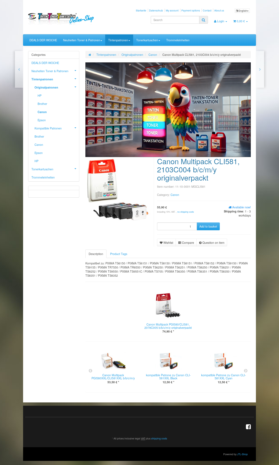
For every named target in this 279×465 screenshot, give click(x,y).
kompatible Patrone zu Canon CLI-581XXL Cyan (223, 376)
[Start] (89, 55)
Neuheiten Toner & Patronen (81, 40)
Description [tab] (96, 254)
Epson (42, 120)
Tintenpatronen (118, 40)
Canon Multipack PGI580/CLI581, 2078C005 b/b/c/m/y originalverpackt (168, 325)
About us (219, 10)
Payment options (190, 10)
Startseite (141, 10)
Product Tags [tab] (118, 254)
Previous (90, 371)
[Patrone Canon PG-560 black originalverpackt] (260, 69)
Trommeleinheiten (178, 40)
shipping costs (159, 438)
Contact (207, 10)
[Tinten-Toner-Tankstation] (63, 19)
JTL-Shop (242, 454)
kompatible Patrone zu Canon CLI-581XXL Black (168, 376)
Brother (42, 104)
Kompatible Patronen (48, 128)
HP (39, 95)
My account (172, 10)
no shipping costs (185, 211)
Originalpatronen (46, 87)
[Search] (203, 20)
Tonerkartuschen (147, 40)
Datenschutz (156, 10)
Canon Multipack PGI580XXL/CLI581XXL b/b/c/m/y (113, 376)
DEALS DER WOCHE (43, 40)
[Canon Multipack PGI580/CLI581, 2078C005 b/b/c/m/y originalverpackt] (19, 69)
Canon (175, 195)
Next (246, 371)
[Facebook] (248, 426)
